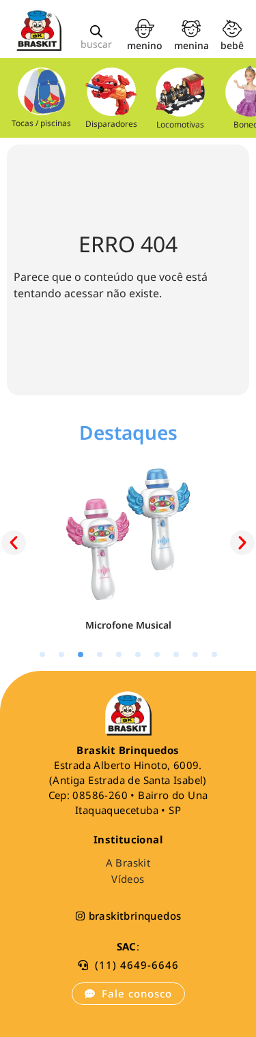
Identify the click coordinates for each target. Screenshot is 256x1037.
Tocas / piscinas (41, 123)
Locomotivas (180, 124)
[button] (13, 542)
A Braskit (128, 862)
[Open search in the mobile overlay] (96, 31)
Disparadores (111, 124)
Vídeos (127, 879)
